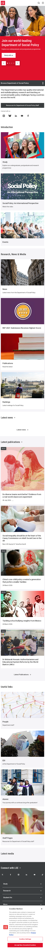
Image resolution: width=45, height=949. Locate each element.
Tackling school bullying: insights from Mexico (22, 621)
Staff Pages (8, 838)
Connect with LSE (9, 867)
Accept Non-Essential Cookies (25, 945)
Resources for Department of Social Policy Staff (22, 105)
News (5, 289)
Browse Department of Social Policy (15, 83)
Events (5, 242)
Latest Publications (21, 675)
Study (5, 162)
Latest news (7, 417)
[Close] (41, 909)
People (5, 722)
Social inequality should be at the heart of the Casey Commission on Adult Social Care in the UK (22, 538)
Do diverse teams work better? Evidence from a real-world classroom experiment (22, 495)
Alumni (5, 799)
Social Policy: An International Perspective (20, 203)
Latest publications (10, 442)
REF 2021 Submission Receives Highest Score (22, 328)
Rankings (6, 402)
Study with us (8, 55)
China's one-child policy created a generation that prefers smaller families (22, 580)
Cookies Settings (25, 939)
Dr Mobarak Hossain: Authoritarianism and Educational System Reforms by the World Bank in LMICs (20, 662)
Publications (8, 363)
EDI (4, 760)
